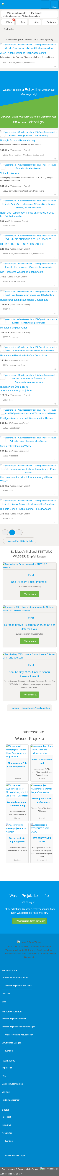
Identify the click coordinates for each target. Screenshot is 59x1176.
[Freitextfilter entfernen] (45, 4)
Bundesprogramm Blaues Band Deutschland (24, 300)
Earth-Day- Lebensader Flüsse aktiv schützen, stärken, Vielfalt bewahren (27, 214)
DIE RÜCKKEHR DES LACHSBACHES (22, 244)
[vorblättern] (50, 349)
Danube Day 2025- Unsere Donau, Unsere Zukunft (30, 674)
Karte (23, 22)
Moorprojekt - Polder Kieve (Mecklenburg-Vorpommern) (17, 765)
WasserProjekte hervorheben (19, 1034)
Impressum (7, 1068)
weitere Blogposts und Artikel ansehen (31, 708)
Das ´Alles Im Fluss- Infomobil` (29, 581)
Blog (4, 1001)
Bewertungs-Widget (11, 1043)
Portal (31, 575)
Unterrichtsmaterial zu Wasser (16, 446)
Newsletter (7, 1133)
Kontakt (9, 1051)
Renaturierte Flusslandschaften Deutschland (24, 355)
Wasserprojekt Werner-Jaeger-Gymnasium (42, 801)
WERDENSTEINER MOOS (42, 840)
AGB (4, 1076)
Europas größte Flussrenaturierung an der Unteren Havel (29, 627)
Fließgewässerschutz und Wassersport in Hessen (26, 418)
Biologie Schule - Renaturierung (17, 140)
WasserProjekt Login (15, 1155)
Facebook (6, 1117)
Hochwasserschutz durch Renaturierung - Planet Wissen (26, 479)
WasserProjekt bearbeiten (14, 1018)
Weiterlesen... (31, 594)
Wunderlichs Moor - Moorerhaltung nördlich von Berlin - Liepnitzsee (17, 804)
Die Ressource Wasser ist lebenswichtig (21, 272)
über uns (6, 993)
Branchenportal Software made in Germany (20, 1169)
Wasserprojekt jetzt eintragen (30, 921)
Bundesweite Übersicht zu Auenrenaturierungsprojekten (16, 389)
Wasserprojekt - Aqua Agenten (17, 840)
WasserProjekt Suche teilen (20, 541)
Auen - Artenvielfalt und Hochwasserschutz (23, 53)
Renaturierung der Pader (13, 327)
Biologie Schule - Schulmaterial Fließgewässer (25, 509)
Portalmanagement (11, 1100)
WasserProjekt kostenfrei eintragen (18, 1026)
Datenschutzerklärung (12, 1084)
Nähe (36, 22)
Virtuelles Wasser (9, 173)
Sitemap (6, 1092)
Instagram (6, 1125)
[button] (5, 532)
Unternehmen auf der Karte (15, 977)
